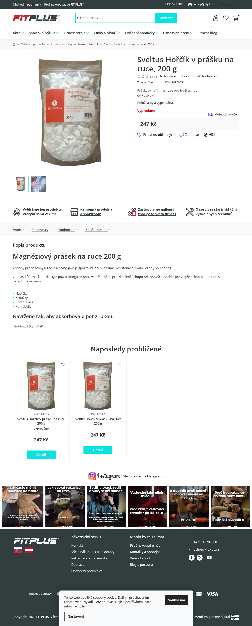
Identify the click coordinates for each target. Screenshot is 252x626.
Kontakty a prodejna (145, 552)
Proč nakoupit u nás (145, 545)
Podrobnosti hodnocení (200, 76)
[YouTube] (209, 559)
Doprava (77, 564)
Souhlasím (176, 600)
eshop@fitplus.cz (205, 4)
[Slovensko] (18, 550)
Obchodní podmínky (27, 4)
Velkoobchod (140, 558)
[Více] (233, 32)
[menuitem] (19, 33)
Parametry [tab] (40, 229)
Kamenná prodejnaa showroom (96, 211)
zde (82, 606)
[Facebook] (192, 558)
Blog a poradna (141, 564)
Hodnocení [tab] (66, 229)
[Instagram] (200, 558)
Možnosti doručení (227, 114)
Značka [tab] (96, 229)
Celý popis (144, 95)
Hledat (166, 18)
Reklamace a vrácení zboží (91, 558)
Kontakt (77, 545)
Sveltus (153, 82)
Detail (41, 454)
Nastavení (76, 616)
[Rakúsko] (29, 550)
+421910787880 (172, 4)
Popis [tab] (17, 229)
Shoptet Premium (194, 617)
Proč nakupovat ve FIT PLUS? (64, 4)
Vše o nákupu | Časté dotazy (92, 552)
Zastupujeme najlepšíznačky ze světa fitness (157, 211)
